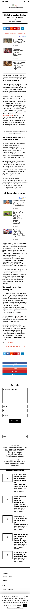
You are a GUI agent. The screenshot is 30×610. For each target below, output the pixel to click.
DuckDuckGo (21, 318)
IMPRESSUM (5, 574)
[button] (26, 436)
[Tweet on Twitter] (4, 28)
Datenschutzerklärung (7, 576)
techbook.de (10, 342)
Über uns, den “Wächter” (7, 589)
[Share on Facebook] (8, 28)
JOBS (3, 585)
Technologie (18, 21)
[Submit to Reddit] (11, 28)
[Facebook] (24, 1)
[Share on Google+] (15, 28)
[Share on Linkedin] (22, 28)
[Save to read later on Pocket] (18, 28)
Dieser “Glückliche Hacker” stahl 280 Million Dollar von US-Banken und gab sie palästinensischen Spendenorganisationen (21, 480)
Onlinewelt (11, 21)
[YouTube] (26, 1)
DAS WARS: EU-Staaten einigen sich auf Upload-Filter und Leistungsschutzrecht (21, 520)
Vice (12, 243)
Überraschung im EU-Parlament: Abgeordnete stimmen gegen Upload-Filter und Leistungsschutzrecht (21, 501)
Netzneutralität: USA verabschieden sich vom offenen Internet (20, 554)
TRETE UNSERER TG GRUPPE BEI (15, 34)
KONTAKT (4, 581)
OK (25, 605)
